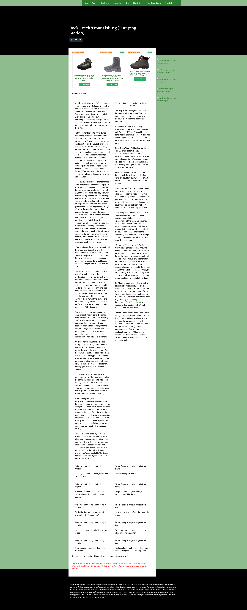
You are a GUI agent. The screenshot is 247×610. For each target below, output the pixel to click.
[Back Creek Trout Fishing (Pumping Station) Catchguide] (167, 61)
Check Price (85, 84)
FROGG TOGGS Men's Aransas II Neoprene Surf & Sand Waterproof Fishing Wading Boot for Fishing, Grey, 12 (112, 77)
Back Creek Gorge (133, 302)
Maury (95, 136)
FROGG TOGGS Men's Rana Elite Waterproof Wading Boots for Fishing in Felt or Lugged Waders (140, 73)
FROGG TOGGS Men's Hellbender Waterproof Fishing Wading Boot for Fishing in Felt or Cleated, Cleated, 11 (84, 77)
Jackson (121, 302)
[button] (178, 3)
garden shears (83, 418)
